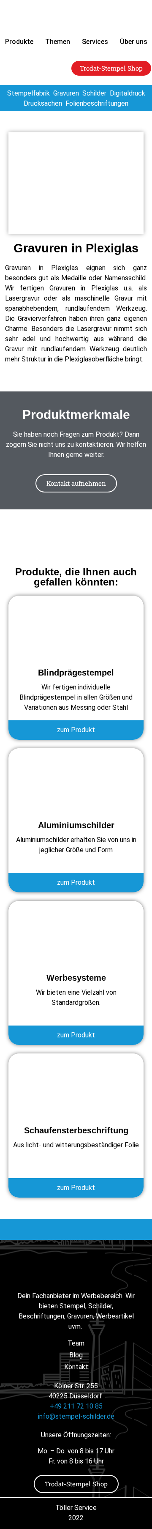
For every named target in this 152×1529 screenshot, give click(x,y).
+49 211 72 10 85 (76, 1406)
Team (76, 1343)
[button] (26, 1512)
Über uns (133, 42)
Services (95, 42)
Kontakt (76, 1367)
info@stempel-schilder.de (76, 1416)
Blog (76, 1355)
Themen (57, 42)
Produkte (19, 42)
